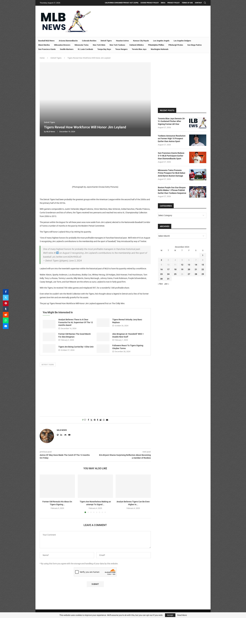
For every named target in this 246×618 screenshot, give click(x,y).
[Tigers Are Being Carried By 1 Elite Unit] (49, 348)
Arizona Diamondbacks (68, 41)
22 (203, 269)
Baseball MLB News (46, 41)
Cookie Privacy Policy (150, 3)
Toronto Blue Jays (139, 49)
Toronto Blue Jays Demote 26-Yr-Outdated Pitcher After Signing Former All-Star (171, 121)
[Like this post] (85, 420)
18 (175, 269)
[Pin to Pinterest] (6, 303)
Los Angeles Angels (161, 41)
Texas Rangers (121, 49)
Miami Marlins (44, 45)
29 (203, 274)
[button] (43, 493)
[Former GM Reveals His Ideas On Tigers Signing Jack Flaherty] (57, 486)
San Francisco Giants (47, 49)
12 (182, 265)
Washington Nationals (159, 49)
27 (189, 274)
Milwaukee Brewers (62, 45)
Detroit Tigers (106, 41)
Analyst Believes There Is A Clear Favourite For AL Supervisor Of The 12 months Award (75, 322)
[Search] (204, 3)
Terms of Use (187, 3)
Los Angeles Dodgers (182, 41)
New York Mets (99, 45)
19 (182, 269)
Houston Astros (122, 41)
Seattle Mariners (66, 49)
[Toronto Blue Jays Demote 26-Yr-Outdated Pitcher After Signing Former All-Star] (197, 123)
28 (196, 274)
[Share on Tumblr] (6, 309)
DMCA (163, 3)
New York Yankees (117, 45)
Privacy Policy (173, 3)
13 (189, 265)
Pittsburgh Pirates (175, 45)
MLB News (50, 131)
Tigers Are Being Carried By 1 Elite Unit (76, 347)
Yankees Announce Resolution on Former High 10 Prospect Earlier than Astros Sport (171, 138)
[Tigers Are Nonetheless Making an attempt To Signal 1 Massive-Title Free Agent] (95, 486)
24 (168, 274)
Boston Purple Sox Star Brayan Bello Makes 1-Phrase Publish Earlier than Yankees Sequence (172, 190)
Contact (198, 3)
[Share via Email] (6, 326)
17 (168, 269)
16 (161, 269)
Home (42, 58)
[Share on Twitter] (6, 297)
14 (196, 265)
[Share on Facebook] (6, 292)
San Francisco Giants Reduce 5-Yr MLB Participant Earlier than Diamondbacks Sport (171, 156)
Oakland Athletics (136, 45)
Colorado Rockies (89, 41)
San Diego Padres (194, 45)
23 (161, 274)
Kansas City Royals (141, 41)
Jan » (166, 284)
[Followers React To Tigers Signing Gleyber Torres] (103, 348)
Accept (170, 615)
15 (203, 265)
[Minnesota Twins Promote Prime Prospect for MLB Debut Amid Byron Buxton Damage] (197, 174)
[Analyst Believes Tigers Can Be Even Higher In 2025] (133, 486)
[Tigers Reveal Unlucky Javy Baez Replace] (103, 322)
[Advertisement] (95, 160)
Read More (182, 615)
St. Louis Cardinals (85, 49)
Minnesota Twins (82, 45)
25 (175, 274)
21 (196, 269)
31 (168, 279)
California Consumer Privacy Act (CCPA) (121, 3)
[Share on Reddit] (6, 315)
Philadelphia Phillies (156, 45)
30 (161, 279)
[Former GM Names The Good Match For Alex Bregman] (49, 337)
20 (189, 269)
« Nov (160, 284)
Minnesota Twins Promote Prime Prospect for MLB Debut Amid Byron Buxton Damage (171, 173)
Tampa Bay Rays (104, 49)
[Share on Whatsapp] (6, 320)
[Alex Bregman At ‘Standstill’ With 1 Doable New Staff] (103, 337)
